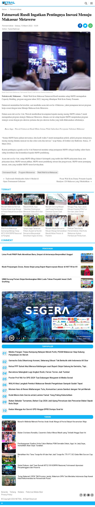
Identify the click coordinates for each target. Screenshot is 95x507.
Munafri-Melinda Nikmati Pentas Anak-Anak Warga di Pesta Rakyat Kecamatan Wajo (52, 422)
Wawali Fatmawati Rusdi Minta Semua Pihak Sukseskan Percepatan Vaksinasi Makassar (49, 128)
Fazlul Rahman (14, 29)
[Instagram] (92, 495)
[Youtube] (88, 495)
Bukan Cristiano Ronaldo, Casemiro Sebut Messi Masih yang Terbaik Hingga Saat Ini (52, 433)
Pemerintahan (15, 9)
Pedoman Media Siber (34, 492)
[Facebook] (81, 495)
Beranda (4, 492)
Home (4, 9)
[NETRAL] (8, 4)
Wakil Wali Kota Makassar (47, 172)
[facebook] (80, 25)
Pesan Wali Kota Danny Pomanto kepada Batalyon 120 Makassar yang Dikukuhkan (74, 180)
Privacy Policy (6, 495)
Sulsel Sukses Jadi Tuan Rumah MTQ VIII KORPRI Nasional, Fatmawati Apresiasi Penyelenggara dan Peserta (50, 466)
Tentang (13, 492)
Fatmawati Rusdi (9, 172)
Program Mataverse (27, 172)
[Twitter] (84, 495)
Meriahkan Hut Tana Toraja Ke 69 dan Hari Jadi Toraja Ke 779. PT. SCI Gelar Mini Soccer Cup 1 (55, 455)
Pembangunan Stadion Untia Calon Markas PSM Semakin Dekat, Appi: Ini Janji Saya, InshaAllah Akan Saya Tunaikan (51, 444)
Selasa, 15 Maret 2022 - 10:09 (26, 26)
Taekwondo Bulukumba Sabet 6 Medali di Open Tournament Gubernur (21, 180)
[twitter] (85, 25)
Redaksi (21, 492)
